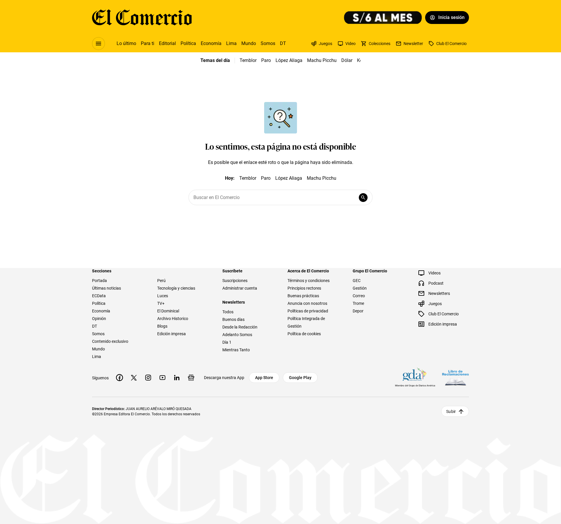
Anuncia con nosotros (307, 303)
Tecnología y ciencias (176, 288)
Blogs (162, 326)
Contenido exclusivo (110, 341)
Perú (161, 280)
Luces (162, 295)
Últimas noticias (106, 288)
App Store (264, 377)
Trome (358, 303)
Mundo (248, 43)
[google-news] (191, 377)
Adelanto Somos (237, 334)
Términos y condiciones (309, 280)
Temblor (248, 60)
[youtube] (162, 377)
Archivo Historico (172, 318)
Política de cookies (304, 333)
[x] (133, 377)
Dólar (346, 60)
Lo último (126, 43)
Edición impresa (171, 333)
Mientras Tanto (236, 349)
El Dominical (168, 311)
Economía (211, 43)
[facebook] (119, 377)
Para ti (147, 43)
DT (283, 43)
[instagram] (148, 377)
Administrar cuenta (239, 288)
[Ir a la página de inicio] (142, 17)
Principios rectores (304, 288)
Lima (231, 43)
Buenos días (233, 319)
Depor (358, 311)
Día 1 (226, 342)
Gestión (360, 288)
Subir (451, 411)
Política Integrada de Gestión (306, 322)
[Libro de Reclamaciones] (455, 377)
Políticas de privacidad (308, 311)
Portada (99, 280)
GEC (357, 280)
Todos (227, 311)
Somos (268, 43)
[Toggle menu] (98, 43)
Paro (266, 60)
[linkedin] (176, 377)
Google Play (300, 377)
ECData (99, 295)
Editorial (167, 43)
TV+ (161, 303)
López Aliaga (289, 60)
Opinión (99, 318)
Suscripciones (234, 280)
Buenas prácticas (303, 295)
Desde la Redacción (239, 327)
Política (188, 43)
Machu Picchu (322, 60)
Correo (359, 295)
